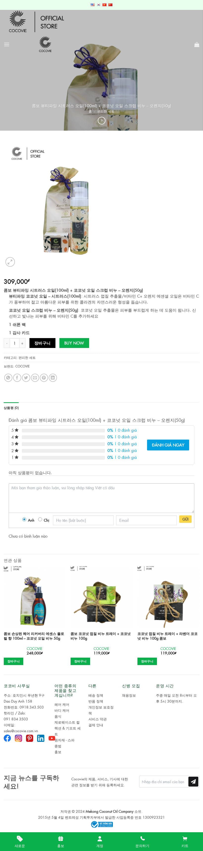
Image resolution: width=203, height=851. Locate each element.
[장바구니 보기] (196, 44)
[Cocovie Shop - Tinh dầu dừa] (46, 44)
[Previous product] (101, 120)
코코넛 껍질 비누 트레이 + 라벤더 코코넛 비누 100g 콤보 (167, 635)
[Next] (199, 620)
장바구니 (42, 343)
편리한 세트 (105, 111)
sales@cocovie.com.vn (21, 730)
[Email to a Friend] (35, 378)
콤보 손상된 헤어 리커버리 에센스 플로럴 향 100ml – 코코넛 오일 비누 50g (34, 635)
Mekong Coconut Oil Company (109, 811)
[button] (7, 44)
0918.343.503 (32, 707)
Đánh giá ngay (168, 445)
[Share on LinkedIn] (53, 378)
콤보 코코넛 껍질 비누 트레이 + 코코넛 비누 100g (101, 635)
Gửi (185, 519)
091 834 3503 (16, 718)
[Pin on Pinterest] (44, 378)
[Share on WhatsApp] (8, 378)
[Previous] (4, 620)
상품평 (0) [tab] (11, 407)
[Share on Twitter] (26, 378)
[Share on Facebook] (17, 378)
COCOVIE (22, 366)
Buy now (74, 343)
